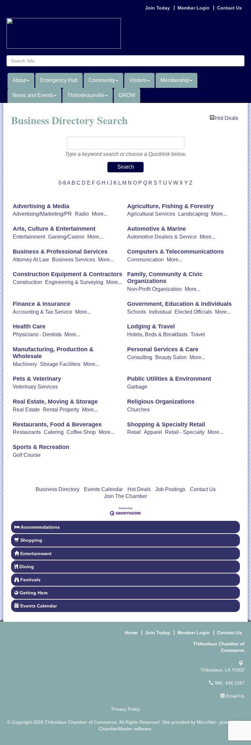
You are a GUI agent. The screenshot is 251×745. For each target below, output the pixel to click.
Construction (27, 282)
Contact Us (203, 489)
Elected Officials (193, 312)
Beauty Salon (171, 357)
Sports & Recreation (41, 447)
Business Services (73, 259)
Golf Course (27, 455)
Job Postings (170, 489)
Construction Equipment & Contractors (67, 274)
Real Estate (26, 409)
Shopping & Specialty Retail (166, 424)
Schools (136, 312)
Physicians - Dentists (37, 334)
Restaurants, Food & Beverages (57, 424)
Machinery (25, 364)
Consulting (139, 357)
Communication (145, 259)
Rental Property (61, 409)
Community (102, 80)
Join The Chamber (125, 496)
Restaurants (27, 432)
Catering (54, 432)
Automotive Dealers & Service (162, 237)
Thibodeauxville (86, 95)
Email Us (234, 696)
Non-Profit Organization (154, 289)
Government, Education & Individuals (179, 304)
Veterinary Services (35, 386)
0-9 (62, 183)
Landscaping (193, 214)
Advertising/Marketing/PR (42, 214)
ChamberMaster (115, 728)
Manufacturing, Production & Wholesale (53, 352)
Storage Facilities (60, 364)
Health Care (29, 326)
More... (100, 214)
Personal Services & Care (162, 349)
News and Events (32, 95)
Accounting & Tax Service (42, 312)
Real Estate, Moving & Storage (55, 401)
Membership (174, 80)
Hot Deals (226, 117)
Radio (82, 214)
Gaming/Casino (66, 237)
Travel (198, 334)
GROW (127, 95)
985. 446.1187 (228, 683)
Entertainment (29, 237)
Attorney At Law (31, 259)
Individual (160, 312)
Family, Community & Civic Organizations (165, 277)
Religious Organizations (160, 401)
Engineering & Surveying (74, 282)
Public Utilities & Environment (169, 378)
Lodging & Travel (151, 326)
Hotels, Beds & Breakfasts (157, 334)
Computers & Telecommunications (175, 251)
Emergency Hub (59, 80)
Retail (134, 432)
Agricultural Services (151, 214)
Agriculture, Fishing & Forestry (170, 206)
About (19, 80)
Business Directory (57, 489)
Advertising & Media (41, 206)
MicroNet (206, 722)
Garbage (137, 386)
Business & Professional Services (60, 251)
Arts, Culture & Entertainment (54, 228)
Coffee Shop (81, 432)
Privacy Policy (125, 709)
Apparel (153, 432)
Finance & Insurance (41, 304)
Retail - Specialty (185, 432)
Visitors (137, 80)
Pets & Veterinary (37, 378)
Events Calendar (103, 489)
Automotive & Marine (156, 228)
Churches (138, 409)
